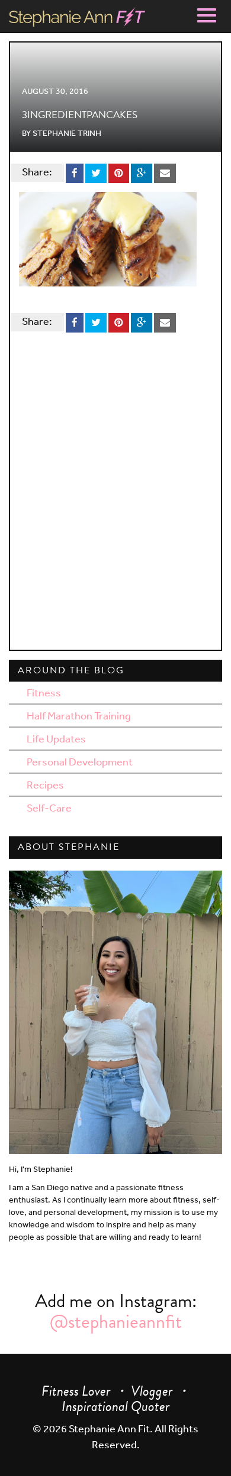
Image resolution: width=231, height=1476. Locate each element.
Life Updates (56, 738)
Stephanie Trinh (67, 133)
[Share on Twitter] (96, 171)
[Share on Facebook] (75, 171)
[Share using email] (165, 171)
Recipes (45, 784)
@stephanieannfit (116, 1321)
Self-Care (49, 807)
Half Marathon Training (79, 715)
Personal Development (80, 761)
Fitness (44, 692)
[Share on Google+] (141, 171)
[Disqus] (115, 489)
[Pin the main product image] (118, 171)
